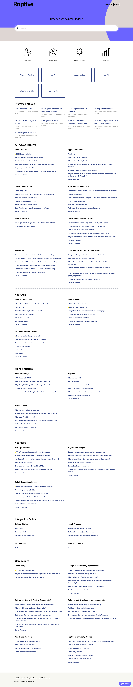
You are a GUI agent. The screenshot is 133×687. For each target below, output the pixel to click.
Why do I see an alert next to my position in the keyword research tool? (92, 237)
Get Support (108, 4)
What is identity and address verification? (82, 258)
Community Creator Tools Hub (78, 648)
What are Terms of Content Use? (26, 198)
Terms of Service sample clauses (26, 504)
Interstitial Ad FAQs (21, 321)
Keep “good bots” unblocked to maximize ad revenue (33, 469)
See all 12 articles (21, 473)
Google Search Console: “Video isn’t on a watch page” (86, 311)
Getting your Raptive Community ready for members (33, 615)
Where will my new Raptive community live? (83, 577)
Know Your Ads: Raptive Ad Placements (29, 311)
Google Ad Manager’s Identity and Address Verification (87, 255)
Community (22, 561)
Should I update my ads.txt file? (79, 466)
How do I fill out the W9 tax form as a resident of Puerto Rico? (36, 413)
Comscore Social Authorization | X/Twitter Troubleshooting (35, 269)
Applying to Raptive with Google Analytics (82, 170)
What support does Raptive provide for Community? (86, 586)
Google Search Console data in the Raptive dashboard (86, 226)
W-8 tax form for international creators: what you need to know (36, 420)
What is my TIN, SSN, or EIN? (25, 417)
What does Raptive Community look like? (82, 574)
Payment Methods (74, 381)
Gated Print (19, 353)
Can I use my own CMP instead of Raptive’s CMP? (32, 493)
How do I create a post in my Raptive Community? (85, 604)
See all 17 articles (21, 507)
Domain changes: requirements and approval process (86, 452)
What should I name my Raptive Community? (30, 608)
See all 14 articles (21, 211)
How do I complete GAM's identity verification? (84, 279)
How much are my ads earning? (26, 388)
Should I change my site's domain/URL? (81, 462)
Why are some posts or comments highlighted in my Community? (37, 574)
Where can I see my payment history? (81, 388)
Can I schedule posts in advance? (79, 659)
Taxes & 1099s (21, 405)
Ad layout (18, 548)
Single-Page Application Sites (25, 535)
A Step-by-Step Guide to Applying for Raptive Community (34, 604)
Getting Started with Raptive (77, 157)
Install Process (74, 524)
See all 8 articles (73, 399)
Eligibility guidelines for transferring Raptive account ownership (90, 455)
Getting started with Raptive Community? (33, 600)
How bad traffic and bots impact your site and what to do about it (37, 459)
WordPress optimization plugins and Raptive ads (77, 122)
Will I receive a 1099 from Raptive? (26, 427)
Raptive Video (74, 299)
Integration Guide (25, 519)
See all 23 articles (74, 283)
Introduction (19, 528)
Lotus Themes (29, 681)
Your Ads (20, 294)
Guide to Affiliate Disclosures (25, 226)
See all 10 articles (21, 175)
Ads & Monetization (23, 636)
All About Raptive (25, 145)
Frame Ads (18, 350)
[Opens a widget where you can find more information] (125, 684)
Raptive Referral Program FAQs (25, 201)
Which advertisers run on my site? (26, 204)
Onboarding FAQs (21, 191)
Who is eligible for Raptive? (77, 161)
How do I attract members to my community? (30, 577)
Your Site (20, 443)
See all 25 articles (74, 211)
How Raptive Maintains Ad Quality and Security (51, 109)
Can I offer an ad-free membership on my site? (31, 339)
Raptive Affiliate (22, 218)
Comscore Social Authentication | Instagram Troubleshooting (36, 262)
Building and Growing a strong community (86, 600)
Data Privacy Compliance (26, 482)
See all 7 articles (73, 475)
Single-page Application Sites (25, 168)
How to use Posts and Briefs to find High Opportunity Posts (88, 233)
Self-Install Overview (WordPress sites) (81, 532)
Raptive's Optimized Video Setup (79, 318)
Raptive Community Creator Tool (82, 636)
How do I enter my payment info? (79, 385)
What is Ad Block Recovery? (25, 314)
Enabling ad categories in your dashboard (29, 343)
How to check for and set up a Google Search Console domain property (92, 191)
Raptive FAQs (72, 154)
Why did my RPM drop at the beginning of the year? (32, 385)
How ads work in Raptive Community (27, 641)
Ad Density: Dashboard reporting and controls (84, 208)
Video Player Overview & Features (77, 109)
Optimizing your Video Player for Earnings (82, 321)
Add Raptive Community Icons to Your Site (82, 608)
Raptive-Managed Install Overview (79, 528)
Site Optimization (22, 447)
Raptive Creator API (75, 194)
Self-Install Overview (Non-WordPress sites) (83, 535)
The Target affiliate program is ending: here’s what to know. (35, 223)
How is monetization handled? (25, 652)
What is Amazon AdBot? (23, 462)
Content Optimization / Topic (80, 218)
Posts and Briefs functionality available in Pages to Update (88, 223)
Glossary (71, 548)
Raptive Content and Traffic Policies (27, 161)
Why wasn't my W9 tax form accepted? (28, 410)
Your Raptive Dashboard (78, 186)
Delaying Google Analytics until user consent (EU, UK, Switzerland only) (39, 500)
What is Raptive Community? (26, 133)
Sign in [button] (116, 4)
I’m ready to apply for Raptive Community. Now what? (86, 570)
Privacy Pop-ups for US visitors (25, 490)
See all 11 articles (21, 325)
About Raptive (21, 149)
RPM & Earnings (22, 373)
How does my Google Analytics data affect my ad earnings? (35, 392)
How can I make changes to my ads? (25, 122)
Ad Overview (20, 543)
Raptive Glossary (75, 543)
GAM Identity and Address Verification (84, 250)
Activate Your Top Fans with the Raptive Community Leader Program (38, 611)
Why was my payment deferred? (79, 395)
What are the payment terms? (25, 645)
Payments (72, 373)
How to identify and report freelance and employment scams (35, 171)
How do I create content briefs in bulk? (81, 230)
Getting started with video (104, 108)
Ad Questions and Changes (26, 331)
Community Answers (75, 652)
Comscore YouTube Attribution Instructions (30, 272)
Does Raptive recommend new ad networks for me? (32, 208)
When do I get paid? (75, 378)
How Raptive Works (23, 186)
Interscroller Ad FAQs (22, 318)
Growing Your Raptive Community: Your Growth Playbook (88, 615)
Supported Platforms (22, 532)
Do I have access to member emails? (80, 655)
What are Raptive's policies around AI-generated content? (35, 164)
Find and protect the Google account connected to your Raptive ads (38, 258)
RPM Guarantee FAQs (23, 108)
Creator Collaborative (22, 346)
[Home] (23, 4)
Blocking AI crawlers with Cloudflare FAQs (29, 466)
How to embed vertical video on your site (82, 314)
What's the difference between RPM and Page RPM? (33, 381)
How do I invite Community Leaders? (80, 645)
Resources (19, 250)
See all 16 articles (21, 276)
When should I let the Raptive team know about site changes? (89, 459)
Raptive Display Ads (23, 299)
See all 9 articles (73, 179)
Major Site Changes (76, 447)
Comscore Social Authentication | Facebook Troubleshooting (36, 265)
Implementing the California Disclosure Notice (30, 497)
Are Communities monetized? (78, 590)
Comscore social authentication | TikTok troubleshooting (34, 255)
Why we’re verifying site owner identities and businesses (34, 194)
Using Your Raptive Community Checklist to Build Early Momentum (91, 641)
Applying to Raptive (76, 149)
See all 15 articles (74, 244)
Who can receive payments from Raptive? (29, 157)
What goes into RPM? (49, 121)
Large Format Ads (21, 307)
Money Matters (24, 369)
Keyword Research (74, 240)
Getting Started (21, 524)
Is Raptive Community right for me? (83, 565)
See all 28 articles (21, 357)
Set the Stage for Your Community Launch (82, 611)
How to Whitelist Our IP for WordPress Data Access (32, 455)
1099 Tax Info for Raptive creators (26, 424)
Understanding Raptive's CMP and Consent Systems (106, 122)
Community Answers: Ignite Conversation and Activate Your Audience (92, 618)
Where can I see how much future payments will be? (85, 392)
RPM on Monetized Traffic (77, 201)
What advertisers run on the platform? (28, 648)
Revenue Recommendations (77, 204)
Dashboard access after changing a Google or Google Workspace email (92, 198)
